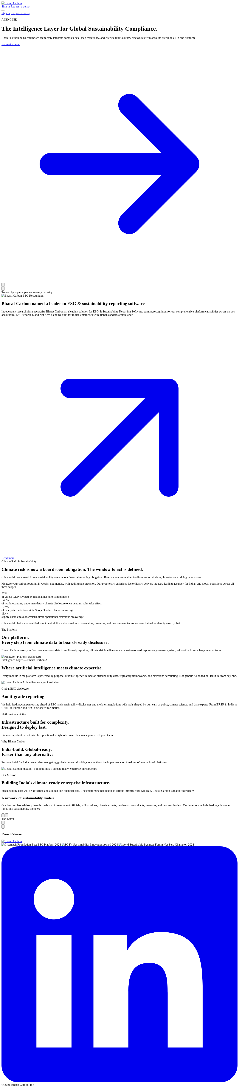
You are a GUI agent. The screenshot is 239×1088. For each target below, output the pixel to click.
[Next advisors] (6, 815)
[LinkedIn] (119, 1081)
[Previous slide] (2, 285)
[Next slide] (2, 289)
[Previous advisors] (2, 815)
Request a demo (20, 6)
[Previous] (2, 823)
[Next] (2, 827)
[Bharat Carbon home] (11, 3)
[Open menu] (2, 10)
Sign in (5, 6)
